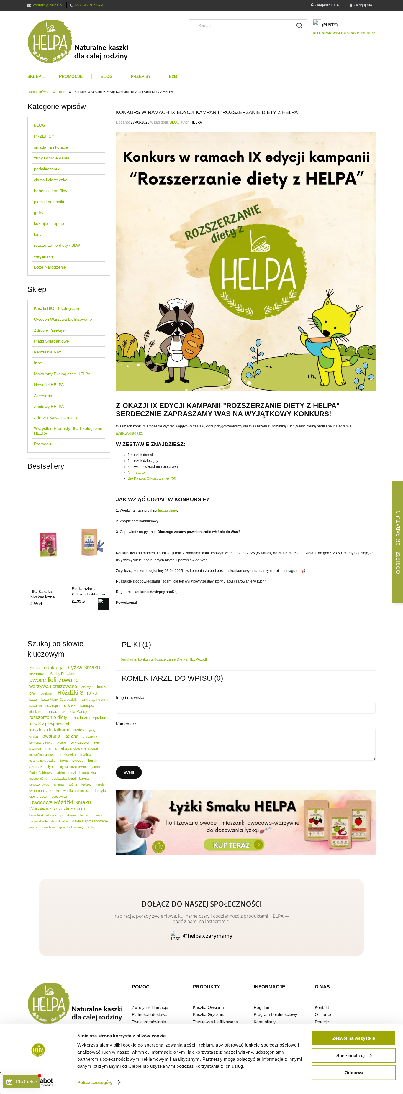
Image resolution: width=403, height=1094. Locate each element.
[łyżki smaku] (246, 822)
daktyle (100, 790)
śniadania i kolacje (51, 147)
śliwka (64, 760)
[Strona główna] (82, 41)
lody (38, 234)
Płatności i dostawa (150, 1014)
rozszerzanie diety (48, 717)
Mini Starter (137, 472)
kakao (86, 784)
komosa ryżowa (40, 742)
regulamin (46, 693)
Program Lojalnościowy (275, 1014)
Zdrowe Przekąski (50, 330)
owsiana (51, 735)
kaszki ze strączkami (90, 717)
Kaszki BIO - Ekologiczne (57, 308)
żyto (97, 742)
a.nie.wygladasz (129, 433)
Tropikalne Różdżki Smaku (48, 821)
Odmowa (354, 1072)
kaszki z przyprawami (49, 723)
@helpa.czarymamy (207, 935)
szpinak (35, 766)
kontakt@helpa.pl (48, 5)
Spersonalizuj (350, 1055)
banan (84, 815)
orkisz (70, 705)
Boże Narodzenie (50, 267)
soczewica (59, 796)
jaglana (71, 735)
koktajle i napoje (49, 223)
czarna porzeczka (42, 760)
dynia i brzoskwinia (73, 767)
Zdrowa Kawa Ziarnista (55, 417)
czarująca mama (95, 699)
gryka (33, 736)
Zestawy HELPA (49, 406)
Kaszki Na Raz (47, 352)
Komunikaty (265, 1021)
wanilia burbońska (76, 790)
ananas (59, 784)
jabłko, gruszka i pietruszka (76, 772)
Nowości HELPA (49, 384)
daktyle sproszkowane (90, 821)
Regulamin (264, 1007)
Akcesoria (43, 395)
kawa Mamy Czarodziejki (59, 699)
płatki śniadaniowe (42, 754)
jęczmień (35, 748)
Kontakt (322, 1007)
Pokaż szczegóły (94, 1082)
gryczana (90, 736)
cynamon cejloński (44, 791)
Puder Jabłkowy (40, 772)
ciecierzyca (38, 796)
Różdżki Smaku (78, 693)
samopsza (88, 706)
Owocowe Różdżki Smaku (60, 802)
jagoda (77, 761)
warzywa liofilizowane (53, 686)
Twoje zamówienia (149, 1021)
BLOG (39, 125)
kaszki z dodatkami (49, 729)
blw (32, 693)
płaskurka (36, 711)
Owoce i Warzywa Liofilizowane (63, 319)
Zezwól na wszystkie (353, 1038)
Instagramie (167, 511)
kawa (33, 699)
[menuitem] (38, 76)
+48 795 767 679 (88, 5)
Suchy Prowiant (62, 674)
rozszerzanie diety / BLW (57, 245)
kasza (102, 687)
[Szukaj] (299, 25)
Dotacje (322, 1021)
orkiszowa (80, 742)
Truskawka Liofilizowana (215, 1021)
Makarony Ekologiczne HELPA (62, 373)
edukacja (54, 667)
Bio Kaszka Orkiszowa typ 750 (152, 478)
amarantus (57, 711)
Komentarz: (126, 723)
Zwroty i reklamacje (150, 1007)
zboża (34, 668)
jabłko (96, 767)
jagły (92, 730)
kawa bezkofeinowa (42, 815)
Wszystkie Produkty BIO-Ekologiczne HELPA (68, 430)
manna (51, 748)
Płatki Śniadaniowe (51, 341)
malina (85, 755)
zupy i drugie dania (51, 158)
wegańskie (44, 256)
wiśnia (73, 784)
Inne (38, 363)
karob (100, 784)
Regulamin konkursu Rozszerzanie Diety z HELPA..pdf (163, 659)
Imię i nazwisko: (130, 697)
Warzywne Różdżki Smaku (57, 808)
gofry (38, 212)
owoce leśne (38, 778)
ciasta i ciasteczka (51, 179)
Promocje (43, 444)
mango (98, 815)
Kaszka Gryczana (209, 1014)
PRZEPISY (44, 136)
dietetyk (87, 687)
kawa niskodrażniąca (44, 706)
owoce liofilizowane (54, 680)
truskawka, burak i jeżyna (70, 778)
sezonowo (37, 674)
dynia (51, 767)
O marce (323, 1014)
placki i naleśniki (49, 201)
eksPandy (78, 711)
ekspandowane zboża (79, 748)
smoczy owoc (39, 784)
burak (92, 760)
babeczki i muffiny (50, 190)
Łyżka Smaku (84, 667)
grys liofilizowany (71, 827)
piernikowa (68, 815)
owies (79, 729)
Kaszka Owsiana (208, 1007)
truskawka (68, 755)
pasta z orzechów (42, 827)
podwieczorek (47, 169)
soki (91, 827)
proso (61, 742)
